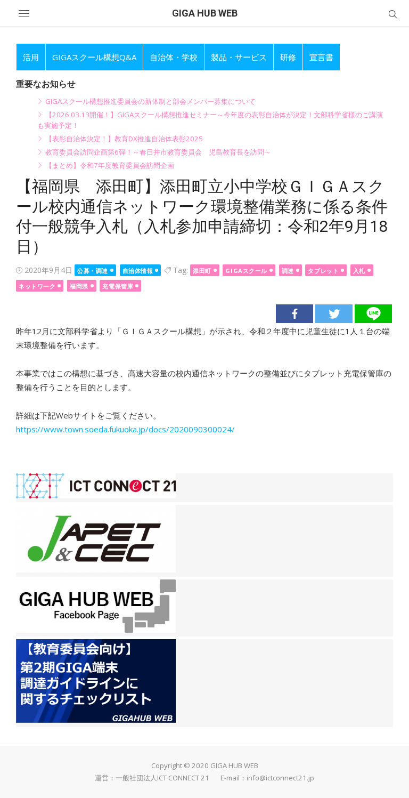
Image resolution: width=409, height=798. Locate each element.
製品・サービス (239, 57)
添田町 (202, 271)
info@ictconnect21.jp (280, 778)
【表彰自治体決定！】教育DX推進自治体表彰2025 (124, 138)
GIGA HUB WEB (205, 13)
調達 (288, 271)
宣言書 (321, 57)
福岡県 (79, 286)
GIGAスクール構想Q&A (94, 57)
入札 (359, 271)
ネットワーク (37, 286)
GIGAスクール (246, 271)
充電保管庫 (117, 286)
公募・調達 (92, 271)
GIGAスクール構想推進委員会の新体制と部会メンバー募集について (150, 101)
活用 (31, 57)
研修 (288, 57)
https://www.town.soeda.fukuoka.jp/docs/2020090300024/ (125, 429)
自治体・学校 (174, 57)
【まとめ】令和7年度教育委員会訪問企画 (109, 165)
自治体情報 (137, 271)
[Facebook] (294, 313)
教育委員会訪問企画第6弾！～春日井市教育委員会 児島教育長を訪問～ (158, 152)
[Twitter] (334, 313)
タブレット (323, 271)
